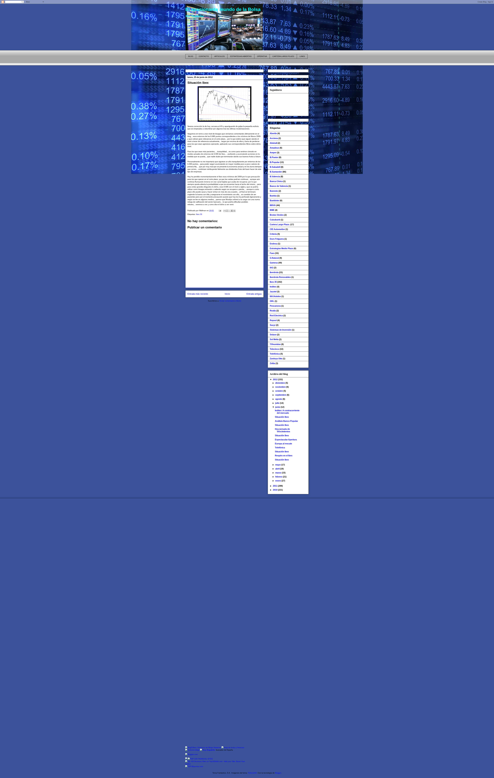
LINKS (302, 56)
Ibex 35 (199, 214)
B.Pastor (274, 157)
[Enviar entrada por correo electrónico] (220, 210)
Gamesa (274, 263)
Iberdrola (274, 272)
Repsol (273, 320)
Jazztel (273, 292)
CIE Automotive (277, 229)
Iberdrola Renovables (280, 277)
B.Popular (275, 162)
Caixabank (275, 220)
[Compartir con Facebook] (232, 210)
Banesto (274, 191)
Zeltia (272, 363)
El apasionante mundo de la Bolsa (223, 9)
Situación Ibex (198, 82)
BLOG (190, 56)
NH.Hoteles (275, 296)
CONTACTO (204, 56)
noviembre (280, 387)
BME (272, 210)
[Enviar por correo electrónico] (224, 210)
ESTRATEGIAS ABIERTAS (241, 56)
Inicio (227, 294)
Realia (273, 311)
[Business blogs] (192, 750)
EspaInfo (211, 750)
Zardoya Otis (276, 359)
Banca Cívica (276, 181)
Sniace (273, 335)
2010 (275, 490)
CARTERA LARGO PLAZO (283, 56)
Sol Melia (274, 339)
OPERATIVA (262, 56)
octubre (279, 391)
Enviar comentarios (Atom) (230, 301)
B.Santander (276, 172)
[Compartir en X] (229, 210)
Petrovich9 (252, 773)
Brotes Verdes (277, 215)
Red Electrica (276, 315)
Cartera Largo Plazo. (280, 224)
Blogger (278, 773)
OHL (272, 301)
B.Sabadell (275, 167)
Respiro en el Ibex (283, 456)
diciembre (280, 383)
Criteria (273, 234)
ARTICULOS (219, 56)
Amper (273, 153)
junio (278, 407)
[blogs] (203, 750)
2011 (275, 486)
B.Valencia (275, 176)
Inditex (273, 287)
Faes (272, 253)
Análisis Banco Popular (286, 421)
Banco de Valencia (279, 186)
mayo (278, 465)
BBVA (273, 205)
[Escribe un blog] (227, 210)
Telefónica (275, 354)
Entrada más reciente (197, 294)
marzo (278, 473)
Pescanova (275, 306)
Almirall (273, 143)
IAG (271, 268)
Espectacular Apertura (286, 440)
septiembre (281, 395)
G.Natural (274, 258)
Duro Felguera (277, 239)
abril (277, 469)
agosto (279, 399)
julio (277, 403)
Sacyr (272, 325)
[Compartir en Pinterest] (234, 210)
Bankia (273, 196)
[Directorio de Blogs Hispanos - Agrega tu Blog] (203, 747)
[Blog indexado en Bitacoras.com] (194, 766)
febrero (279, 477)
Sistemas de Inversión (280, 330)
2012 (275, 379)
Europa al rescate (283, 444)
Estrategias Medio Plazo (281, 248)
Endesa (273, 244)
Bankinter (274, 200)
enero (278, 481)
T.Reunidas (275, 344)
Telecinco (274, 349)
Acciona (274, 138)
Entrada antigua (254, 294)
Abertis (273, 133)
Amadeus (274, 148)
